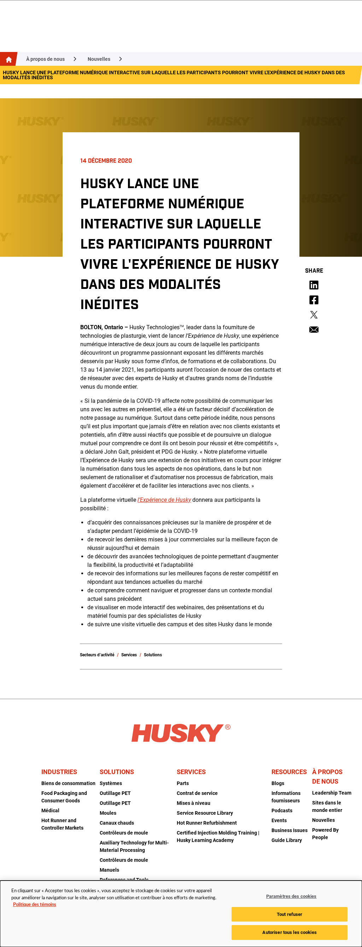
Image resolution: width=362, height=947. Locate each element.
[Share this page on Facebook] (314, 299)
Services (129, 654)
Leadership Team (331, 793)
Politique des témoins (34, 904)
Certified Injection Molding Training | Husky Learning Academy (218, 836)
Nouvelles (99, 59)
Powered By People (325, 833)
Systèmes (111, 783)
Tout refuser (290, 914)
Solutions (153, 654)
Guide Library (287, 840)
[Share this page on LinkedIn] (314, 285)
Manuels (109, 870)
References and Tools (124, 880)
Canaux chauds (117, 823)
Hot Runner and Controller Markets (62, 824)
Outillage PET (115, 793)
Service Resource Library (205, 813)
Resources (289, 771)
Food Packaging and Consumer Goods (64, 796)
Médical (50, 810)
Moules (108, 813)
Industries (59, 771)
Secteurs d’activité (97, 654)
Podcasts (282, 810)
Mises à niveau (193, 803)
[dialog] (181, 914)
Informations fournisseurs (286, 796)
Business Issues (290, 830)
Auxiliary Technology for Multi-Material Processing (134, 846)
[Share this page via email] (314, 329)
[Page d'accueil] (7, 59)
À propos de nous (45, 59)
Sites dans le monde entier (327, 806)
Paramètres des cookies (291, 896)
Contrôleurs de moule (124, 833)
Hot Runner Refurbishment (207, 823)
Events (279, 820)
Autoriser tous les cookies (289, 932)
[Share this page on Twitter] (314, 314)
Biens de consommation (68, 783)
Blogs (278, 783)
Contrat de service (197, 793)
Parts (183, 783)
